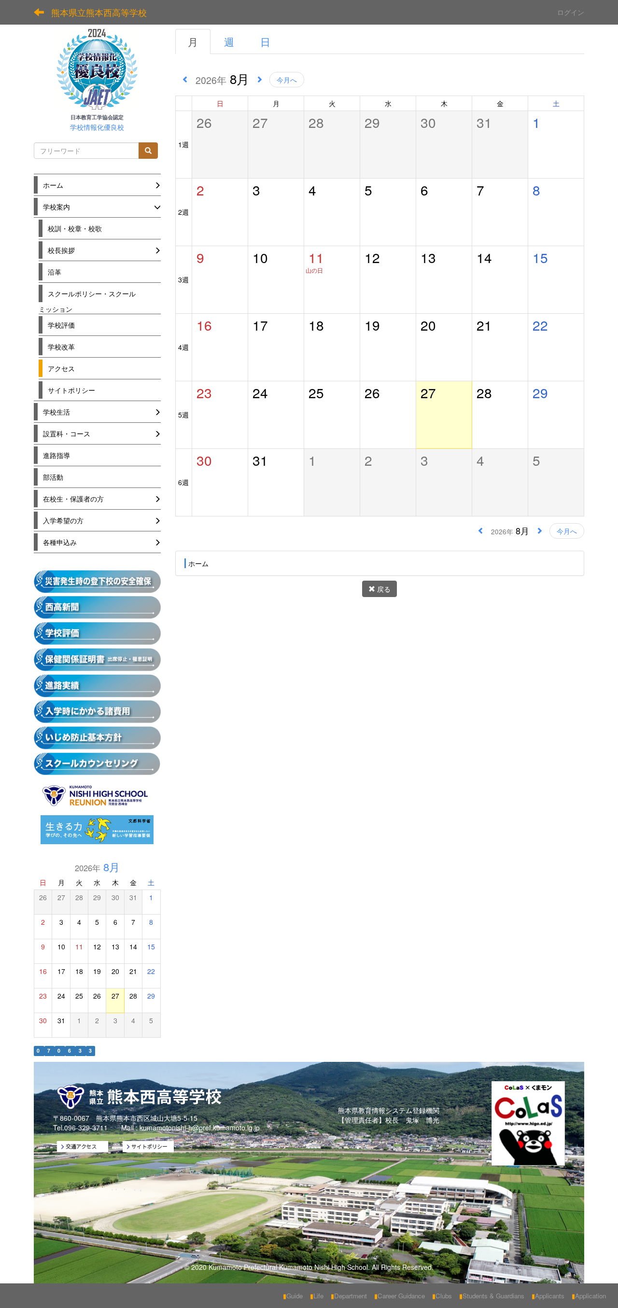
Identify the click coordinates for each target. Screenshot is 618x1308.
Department (349, 1295)
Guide (293, 1295)
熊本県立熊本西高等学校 (99, 12)
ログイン (570, 12)
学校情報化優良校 (97, 127)
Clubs (442, 1295)
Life (316, 1295)
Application (589, 1295)
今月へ (287, 79)
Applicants (548, 1295)
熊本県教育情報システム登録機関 (388, 1110)
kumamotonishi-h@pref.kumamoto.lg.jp (200, 1127)
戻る (383, 589)
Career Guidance (399, 1295)
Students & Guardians (491, 1295)
